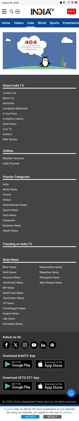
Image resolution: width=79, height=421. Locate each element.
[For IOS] (50, 386)
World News (10, 189)
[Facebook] (6, 345)
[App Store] (50, 364)
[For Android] (18, 386)
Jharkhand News (13, 282)
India (30, 23)
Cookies (8, 409)
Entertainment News (15, 204)
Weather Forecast (13, 158)
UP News (8, 303)
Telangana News (50, 277)
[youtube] (34, 345)
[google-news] (52, 345)
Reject (52, 416)
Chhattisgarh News (14, 308)
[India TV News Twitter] (72, 2)
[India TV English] (42, 11)
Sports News (10, 210)
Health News (10, 230)
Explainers (9, 220)
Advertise (8, 103)
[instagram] (24, 345)
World (42, 23)
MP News (8, 287)
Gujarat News (11, 313)
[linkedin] (43, 345)
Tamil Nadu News (13, 298)
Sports (54, 23)
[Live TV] (71, 11)
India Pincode (11, 163)
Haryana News (11, 277)
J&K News (9, 318)
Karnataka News (13, 323)
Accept (30, 416)
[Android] (64, 2)
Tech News (9, 215)
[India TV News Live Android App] (18, 364)
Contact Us (9, 92)
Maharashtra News (51, 267)
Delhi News (9, 272)
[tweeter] (15, 345)
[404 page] (39, 50)
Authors (7, 134)
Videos (19, 23)
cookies (66, 412)
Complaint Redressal (15, 108)
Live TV (7, 129)
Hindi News (9, 123)
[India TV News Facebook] (69, 2)
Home (6, 23)
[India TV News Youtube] (76, 2)
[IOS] (61, 2)
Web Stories (10, 139)
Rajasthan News (49, 272)
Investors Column (13, 118)
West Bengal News (51, 282)
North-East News (13, 292)
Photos (7, 194)
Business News (12, 225)
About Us (8, 98)
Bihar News (9, 267)
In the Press (10, 113)
